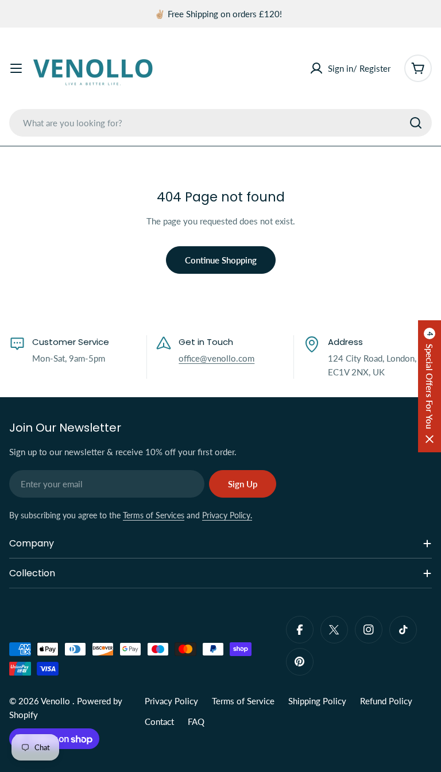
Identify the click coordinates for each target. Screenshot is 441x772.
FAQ (196, 721)
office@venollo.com (216, 358)
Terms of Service (243, 701)
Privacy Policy (171, 701)
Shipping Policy (317, 701)
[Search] (416, 123)
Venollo (56, 701)
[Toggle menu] (16, 68)
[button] (429, 386)
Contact (159, 721)
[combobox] (220, 123)
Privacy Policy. (227, 515)
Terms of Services (153, 515)
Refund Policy (386, 701)
